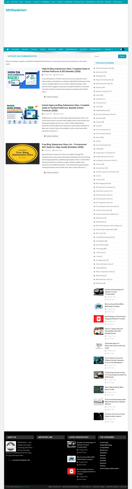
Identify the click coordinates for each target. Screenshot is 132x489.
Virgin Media (100, 268)
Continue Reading (52, 97)
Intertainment (100, 168)
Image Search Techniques (104, 153)
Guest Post (83, 49)
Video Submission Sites (103, 264)
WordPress (99, 283)
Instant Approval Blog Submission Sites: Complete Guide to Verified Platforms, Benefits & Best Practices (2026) (65, 108)
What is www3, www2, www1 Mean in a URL (114, 388)
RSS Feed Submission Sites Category (108, 225)
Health (61, 49)
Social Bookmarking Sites (104, 237)
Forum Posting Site (102, 129)
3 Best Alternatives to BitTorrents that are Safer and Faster (115, 346)
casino (98, 95)
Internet (98, 164)
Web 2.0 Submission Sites (104, 272)
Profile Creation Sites (103, 210)
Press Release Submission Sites (106, 206)
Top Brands (99, 252)
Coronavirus (100, 103)
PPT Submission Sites (103, 202)
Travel (98, 256)
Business (34, 49)
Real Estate (52, 49)
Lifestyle (99, 179)
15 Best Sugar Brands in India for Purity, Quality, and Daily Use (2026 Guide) (115, 375)
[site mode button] (122, 49)
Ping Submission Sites (103, 199)
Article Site (100, 2)
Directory (60, 2)
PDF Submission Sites (103, 195)
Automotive (100, 72)
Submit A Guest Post (54, 487)
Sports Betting (100, 245)
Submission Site (95, 49)
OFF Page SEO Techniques (104, 187)
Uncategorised (100, 260)
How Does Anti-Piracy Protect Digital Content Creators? (115, 415)
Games (98, 137)
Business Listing (79, 2)
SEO (8, 2)
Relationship (100, 222)
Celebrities (99, 99)
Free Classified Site (102, 133)
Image (21, 2)
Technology (15, 49)
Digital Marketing (71, 49)
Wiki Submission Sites (103, 279)
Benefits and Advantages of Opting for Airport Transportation (114, 292)
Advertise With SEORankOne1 (71, 487)
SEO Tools (14, 2)
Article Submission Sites (104, 68)
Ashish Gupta (59, 74)
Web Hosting (100, 275)
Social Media (100, 241)
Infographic (28, 2)
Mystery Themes (24, 487)
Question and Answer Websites (106, 214)
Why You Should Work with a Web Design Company (114, 305)
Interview (108, 49)
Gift (97, 141)
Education (25, 49)
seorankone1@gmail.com (21, 460)
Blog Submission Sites (103, 83)
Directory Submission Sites (104, 114)
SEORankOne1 (16, 10)
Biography (99, 76)
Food (97, 126)
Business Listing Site (102, 91)
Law (97, 176)
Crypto (98, 106)
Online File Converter (102, 191)
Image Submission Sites (104, 156)
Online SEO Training (98, 487)
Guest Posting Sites (102, 145)
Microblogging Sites (102, 183)
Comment (36, 2)
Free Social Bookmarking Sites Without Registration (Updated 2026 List (115, 402)
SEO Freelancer (118, 2)
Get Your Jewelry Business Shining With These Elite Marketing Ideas (114, 331)
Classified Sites (90, 2)
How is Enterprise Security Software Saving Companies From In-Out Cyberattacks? (114, 360)
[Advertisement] (66, 31)
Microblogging (45, 2)
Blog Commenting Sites (103, 80)
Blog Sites (108, 2)
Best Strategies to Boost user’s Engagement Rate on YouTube (115, 318)
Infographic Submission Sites (105, 160)
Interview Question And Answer (106, 172)
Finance (42, 49)
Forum (53, 2)
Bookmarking (68, 2)
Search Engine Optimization (105, 229)
